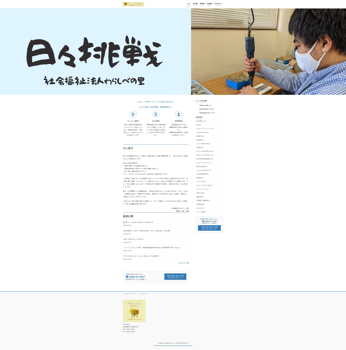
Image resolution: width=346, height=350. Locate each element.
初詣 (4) (198, 125)
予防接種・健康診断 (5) (203, 200)
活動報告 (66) (200, 136)
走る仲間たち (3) (201, 121)
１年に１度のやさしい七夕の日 (133, 239)
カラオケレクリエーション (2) (205, 128)
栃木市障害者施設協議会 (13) (204, 159)
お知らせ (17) (200, 208)
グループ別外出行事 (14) (203, 143)
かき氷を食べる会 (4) (202, 132)
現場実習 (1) (199, 178)
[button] (26, 51)
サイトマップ (143, 293)
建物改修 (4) (199, 196)
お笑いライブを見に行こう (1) (205, 155)
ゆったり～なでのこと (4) (203, 162)
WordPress (163, 345)
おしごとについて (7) (202, 189)
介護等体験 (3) (200, 204)
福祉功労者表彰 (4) (201, 166)
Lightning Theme (172, 345)
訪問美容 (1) (199, 147)
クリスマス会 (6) (201, 181)
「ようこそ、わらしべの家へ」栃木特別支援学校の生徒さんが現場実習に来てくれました (152, 247)
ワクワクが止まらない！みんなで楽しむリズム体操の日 (141, 256)
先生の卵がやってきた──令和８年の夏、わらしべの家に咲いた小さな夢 (146, 231)
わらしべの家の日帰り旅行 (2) (205, 151)
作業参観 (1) (199, 140)
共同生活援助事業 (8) (202, 174)
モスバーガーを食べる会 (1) (204, 185)
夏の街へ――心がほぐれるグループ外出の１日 (138, 222)
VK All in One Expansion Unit (185, 345)
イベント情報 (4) (201, 212)
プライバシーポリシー (130, 293)
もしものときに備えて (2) (203, 170)
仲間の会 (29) (200, 193)
